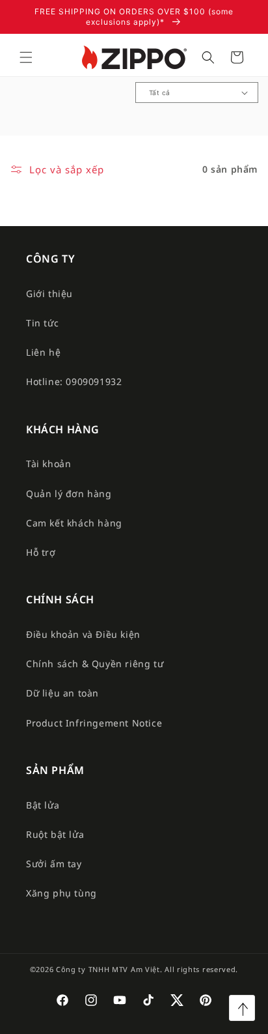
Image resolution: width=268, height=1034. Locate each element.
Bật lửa (42, 805)
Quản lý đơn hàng (69, 493)
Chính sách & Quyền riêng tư (94, 663)
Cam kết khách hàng (74, 523)
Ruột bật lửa (55, 834)
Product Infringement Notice (94, 723)
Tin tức (42, 323)
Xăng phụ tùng (61, 893)
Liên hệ (43, 352)
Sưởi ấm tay (54, 863)
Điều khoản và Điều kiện (83, 634)
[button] (26, 57)
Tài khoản (48, 463)
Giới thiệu (49, 293)
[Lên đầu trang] (242, 1008)
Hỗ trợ (41, 552)
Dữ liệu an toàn (62, 693)
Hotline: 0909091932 (74, 381)
